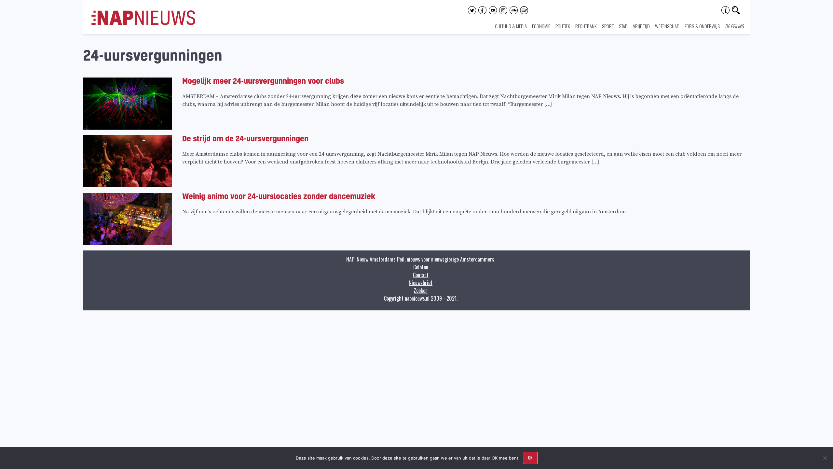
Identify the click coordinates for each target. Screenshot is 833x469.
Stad (623, 26)
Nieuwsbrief (420, 283)
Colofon (420, 267)
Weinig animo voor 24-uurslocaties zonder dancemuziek (279, 196)
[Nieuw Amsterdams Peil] (143, 23)
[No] (825, 458)
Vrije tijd (641, 26)
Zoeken (421, 290)
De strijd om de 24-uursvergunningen (245, 138)
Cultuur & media (511, 26)
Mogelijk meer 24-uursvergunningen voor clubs (263, 81)
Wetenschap (667, 26)
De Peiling (734, 26)
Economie (541, 26)
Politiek (562, 26)
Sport (608, 26)
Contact (421, 275)
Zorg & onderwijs (702, 26)
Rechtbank (586, 26)
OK (530, 457)
